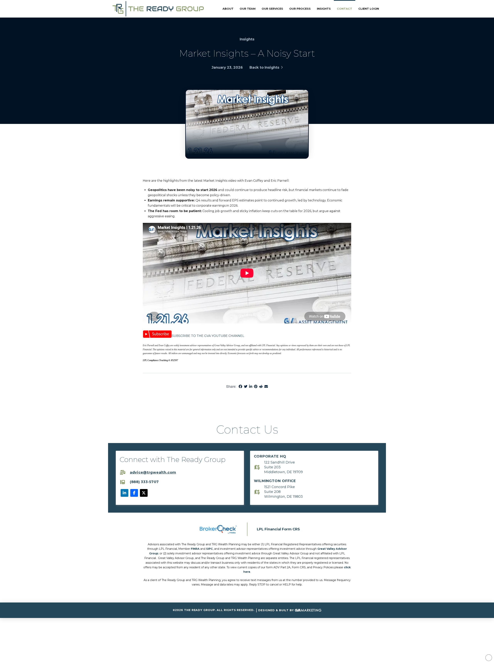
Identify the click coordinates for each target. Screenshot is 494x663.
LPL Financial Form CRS (278, 529)
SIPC (209, 549)
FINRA (195, 549)
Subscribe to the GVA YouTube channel (208, 336)
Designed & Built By (276, 610)
